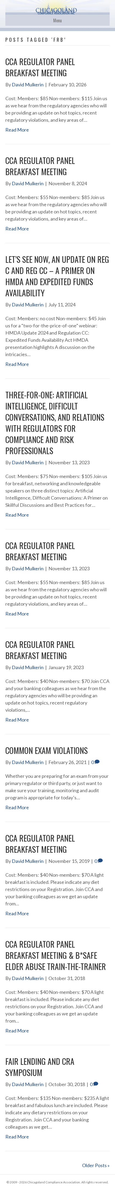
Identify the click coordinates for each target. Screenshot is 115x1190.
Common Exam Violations (46, 750)
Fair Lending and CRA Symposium (39, 1066)
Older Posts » (96, 1165)
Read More (17, 130)
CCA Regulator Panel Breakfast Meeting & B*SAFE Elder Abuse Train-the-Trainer (55, 955)
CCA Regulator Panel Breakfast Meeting (40, 67)
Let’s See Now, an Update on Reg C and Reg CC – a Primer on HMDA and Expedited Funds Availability (57, 276)
